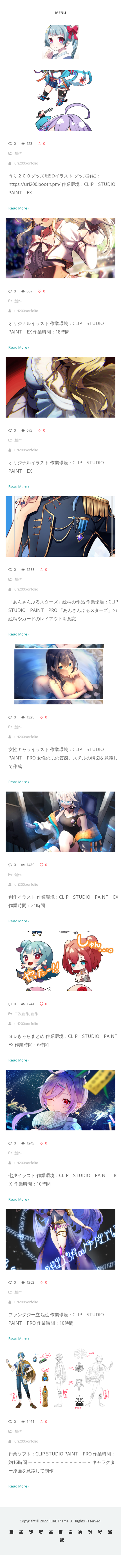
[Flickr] (11, 1532)
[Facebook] (60, 1532)
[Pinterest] (21, 1532)
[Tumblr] (110, 1532)
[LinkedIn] (80, 1532)
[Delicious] (90, 1532)
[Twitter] (70, 1532)
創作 (18, 153)
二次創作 (21, 1013)
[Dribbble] (51, 1532)
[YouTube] (31, 1532)
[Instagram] (41, 1532)
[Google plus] (62, 1540)
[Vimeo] (100, 1532)
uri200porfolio (26, 163)
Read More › (18, 208)
